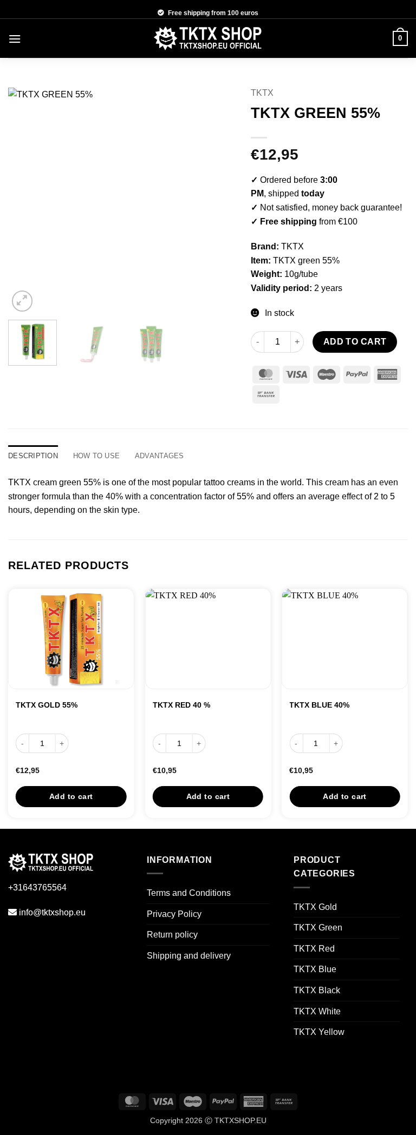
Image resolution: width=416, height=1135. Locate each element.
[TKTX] (208, 38)
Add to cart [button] (71, 796)
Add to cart (355, 341)
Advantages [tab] (159, 456)
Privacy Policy (174, 914)
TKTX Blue (315, 969)
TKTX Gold (315, 907)
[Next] (216, 201)
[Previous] (26, 201)
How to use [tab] (96, 456)
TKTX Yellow (319, 1032)
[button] (14, 38)
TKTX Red (314, 948)
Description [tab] (33, 456)
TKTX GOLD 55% (46, 705)
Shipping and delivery (189, 955)
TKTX (262, 92)
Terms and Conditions (189, 893)
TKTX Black (317, 990)
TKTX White (317, 1011)
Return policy (172, 934)
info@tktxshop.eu (52, 912)
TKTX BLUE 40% (319, 705)
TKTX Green (318, 927)
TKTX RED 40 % (181, 705)
